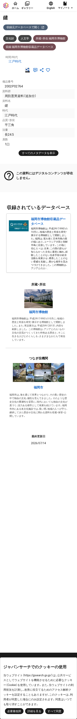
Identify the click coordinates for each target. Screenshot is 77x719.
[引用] (36, 70)
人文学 (25, 38)
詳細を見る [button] (34, 711)
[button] (66, 5)
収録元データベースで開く (23, 27)
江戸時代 (15, 61)
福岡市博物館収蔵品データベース (48, 221)
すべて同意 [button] (54, 711)
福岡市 (38, 387)
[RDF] (28, 70)
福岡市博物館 (38, 312)
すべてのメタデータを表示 (38, 153)
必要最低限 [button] (14, 711)
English (51, 8)
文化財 (10, 38)
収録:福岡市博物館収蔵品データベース (29, 46)
